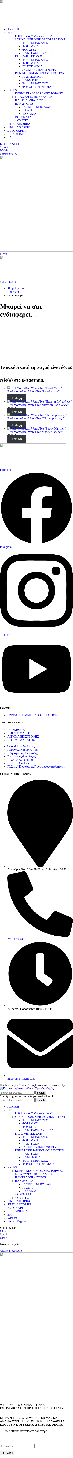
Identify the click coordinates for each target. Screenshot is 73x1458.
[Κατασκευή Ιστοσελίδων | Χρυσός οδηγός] (27, 1088)
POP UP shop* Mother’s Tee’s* (34, 36)
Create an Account (11, 1250)
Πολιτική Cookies (18, 763)
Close (3, 1231)
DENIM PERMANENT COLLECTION (39, 73)
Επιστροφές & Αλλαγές (21, 756)
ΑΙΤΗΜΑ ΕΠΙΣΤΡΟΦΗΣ (23, 736)
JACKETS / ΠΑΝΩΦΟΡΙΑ (39, 69)
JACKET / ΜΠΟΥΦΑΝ (36, 107)
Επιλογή (17, 398)
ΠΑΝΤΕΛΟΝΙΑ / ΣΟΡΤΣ (38, 53)
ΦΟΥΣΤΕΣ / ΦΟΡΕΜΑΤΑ (38, 86)
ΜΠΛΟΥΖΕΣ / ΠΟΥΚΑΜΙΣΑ (33, 96)
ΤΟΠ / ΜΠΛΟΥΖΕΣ (35, 42)
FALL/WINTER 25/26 (28, 56)
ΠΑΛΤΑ (27, 110)
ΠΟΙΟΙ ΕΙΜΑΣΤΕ (18, 733)
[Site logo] (17, 23)
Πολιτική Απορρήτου (20, 759)
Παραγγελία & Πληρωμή (22, 749)
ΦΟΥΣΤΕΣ (29, 49)
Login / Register (17, 1221)
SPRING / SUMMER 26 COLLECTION (40, 39)
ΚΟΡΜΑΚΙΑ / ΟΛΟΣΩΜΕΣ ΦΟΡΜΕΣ (39, 93)
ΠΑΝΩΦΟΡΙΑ (31, 80)
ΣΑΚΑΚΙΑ (29, 113)
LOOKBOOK (16, 729)
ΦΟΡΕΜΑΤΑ (30, 46)
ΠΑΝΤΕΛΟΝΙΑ (32, 66)
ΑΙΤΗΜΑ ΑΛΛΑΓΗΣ (21, 739)
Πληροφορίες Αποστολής (22, 753)
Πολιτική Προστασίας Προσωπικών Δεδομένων (36, 766)
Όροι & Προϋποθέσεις (21, 746)
